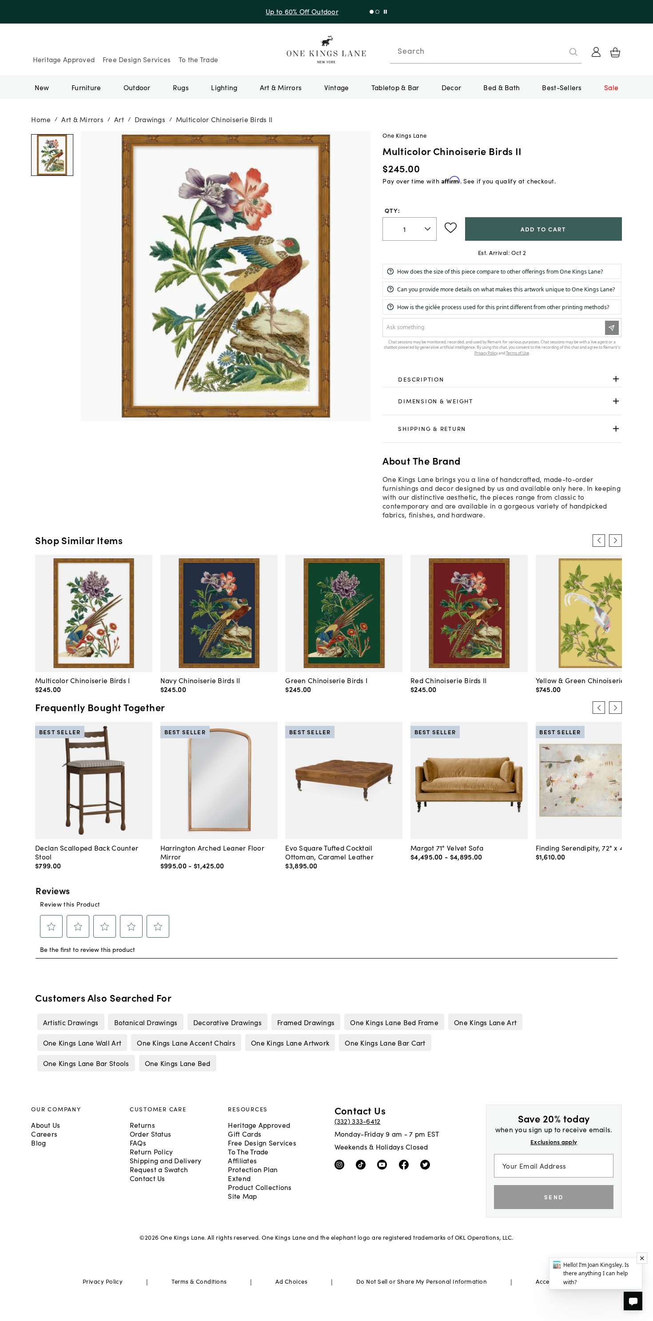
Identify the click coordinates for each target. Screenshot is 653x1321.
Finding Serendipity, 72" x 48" (583, 847)
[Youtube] (384, 1163)
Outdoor (137, 87)
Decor (451, 87)
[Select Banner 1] (377, 12)
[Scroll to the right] (615, 540)
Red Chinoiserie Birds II (448, 680)
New (42, 87)
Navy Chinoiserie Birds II (200, 680)
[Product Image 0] (52, 155)
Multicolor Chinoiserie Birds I (82, 680)
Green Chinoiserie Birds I (326, 680)
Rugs (181, 87)
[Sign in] (596, 52)
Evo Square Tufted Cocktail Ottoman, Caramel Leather (329, 852)
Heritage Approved (64, 59)
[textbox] (409, 229)
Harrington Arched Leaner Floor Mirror (212, 852)
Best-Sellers (561, 87)
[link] (501, 379)
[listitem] (70, 1021)
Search (411, 50)
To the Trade (198, 59)
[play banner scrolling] (385, 12)
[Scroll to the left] (599, 540)
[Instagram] (341, 1163)
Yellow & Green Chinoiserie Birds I (591, 680)
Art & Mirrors (281, 87)
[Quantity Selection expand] (428, 229)
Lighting (224, 87)
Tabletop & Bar (395, 87)
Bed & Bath (501, 87)
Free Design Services (137, 59)
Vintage (336, 87)
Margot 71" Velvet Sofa (446, 847)
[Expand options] (616, 379)
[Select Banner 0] (372, 12)
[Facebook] (406, 1163)
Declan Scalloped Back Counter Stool (86, 852)
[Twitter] (427, 1163)
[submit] (573, 52)
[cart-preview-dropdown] (615, 52)
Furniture (86, 87)
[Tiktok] (363, 1163)
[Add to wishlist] (451, 228)
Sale (611, 87)
